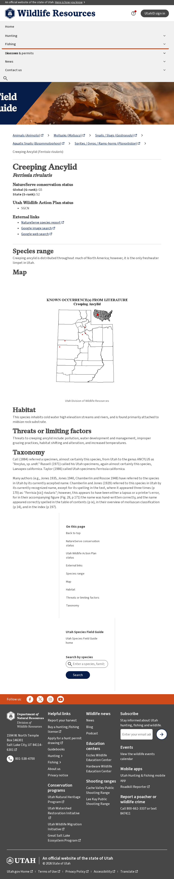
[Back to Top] (165, 871)
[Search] (5, 78)
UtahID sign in (155, 13)
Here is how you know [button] (69, 2)
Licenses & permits (19, 53)
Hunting (11, 35)
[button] (55, 756)
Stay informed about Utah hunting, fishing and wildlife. (143, 722)
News (9, 61)
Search (78, 675)
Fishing (10, 44)
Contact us (13, 70)
